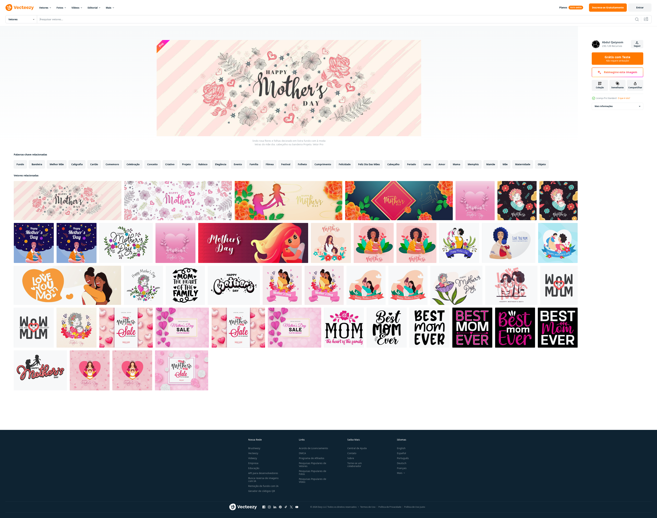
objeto (542, 164)
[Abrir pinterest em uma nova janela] (280, 506)
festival (285, 164)
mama (456, 164)
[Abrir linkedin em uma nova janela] (274, 506)
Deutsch (401, 463)
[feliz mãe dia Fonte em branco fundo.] (234, 285)
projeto (186, 164)
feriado (411, 164)
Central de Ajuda (357, 448)
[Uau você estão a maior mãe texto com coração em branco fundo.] (34, 328)
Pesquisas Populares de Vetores (312, 464)
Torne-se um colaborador (354, 464)
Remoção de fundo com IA (263, 486)
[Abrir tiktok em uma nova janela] (285, 506)
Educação (253, 468)
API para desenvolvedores (263, 473)
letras (427, 164)
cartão (94, 164)
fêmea (270, 164)
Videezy (252, 458)
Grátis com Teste (617, 58)
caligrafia (77, 164)
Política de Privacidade (389, 506)
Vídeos (75, 7)
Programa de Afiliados (311, 458)
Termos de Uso (367, 506)
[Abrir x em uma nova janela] (291, 506)
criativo (170, 164)
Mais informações (604, 106)
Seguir (637, 45)
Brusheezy (254, 448)
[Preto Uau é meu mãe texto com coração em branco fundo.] (559, 285)
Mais (108, 7)
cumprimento (323, 164)
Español (401, 453)
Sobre (350, 458)
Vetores (43, 7)
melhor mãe (57, 164)
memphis (473, 164)
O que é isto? (624, 98)
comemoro (112, 164)
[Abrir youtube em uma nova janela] (296, 506)
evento (238, 164)
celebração (133, 164)
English (401, 448)
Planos (563, 7)
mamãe (490, 164)
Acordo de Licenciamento (313, 448)
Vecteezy (253, 453)
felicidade (345, 164)
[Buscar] (637, 19)
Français (402, 468)
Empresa (253, 463)
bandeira (37, 164)
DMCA (302, 453)
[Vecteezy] (19, 7)
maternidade (522, 164)
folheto (302, 164)
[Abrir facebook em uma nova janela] (263, 506)
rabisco (202, 164)
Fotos (60, 7)
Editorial (93, 7)
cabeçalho (393, 164)
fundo (20, 164)
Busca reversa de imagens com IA (263, 479)
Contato (351, 453)
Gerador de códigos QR (261, 491)
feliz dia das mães (369, 164)
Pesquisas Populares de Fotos (312, 472)
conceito (152, 164)
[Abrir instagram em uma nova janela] (269, 506)
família (254, 164)
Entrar (640, 7)
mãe (505, 164)
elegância (220, 164)
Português (403, 458)
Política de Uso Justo (414, 506)
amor (442, 164)
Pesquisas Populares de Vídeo (312, 480)
